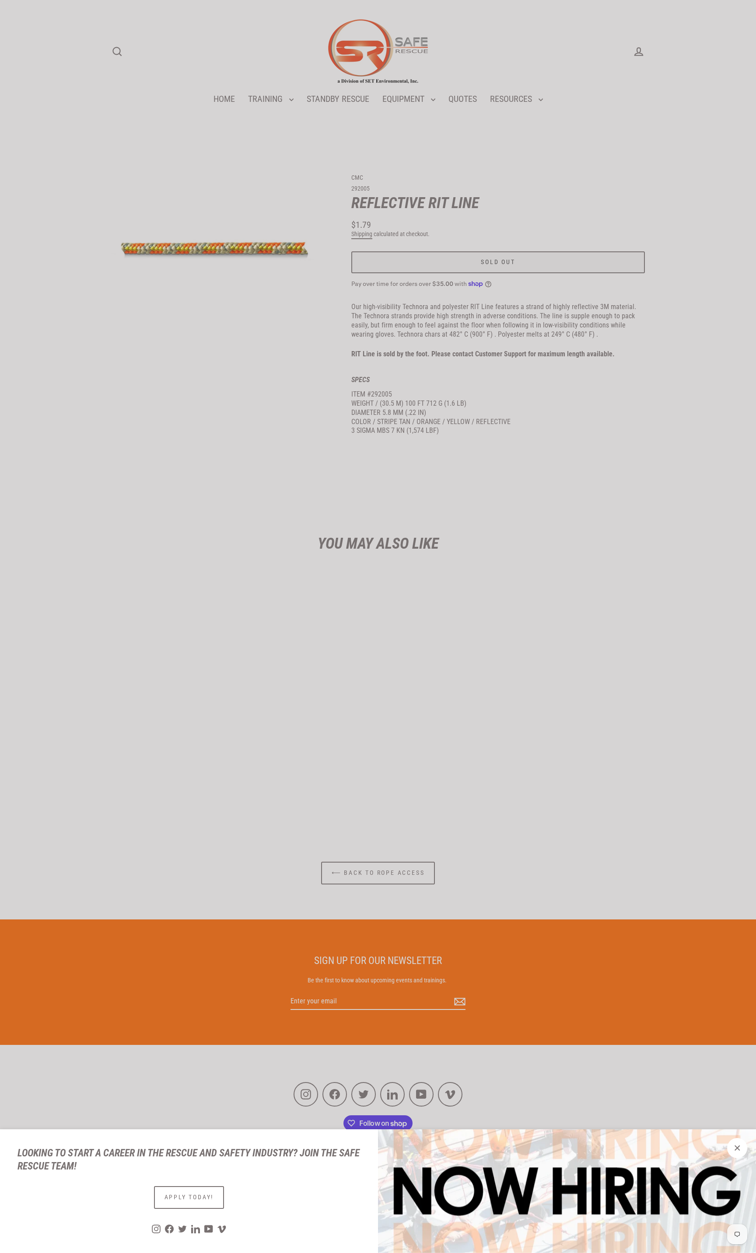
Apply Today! (189, 1197)
